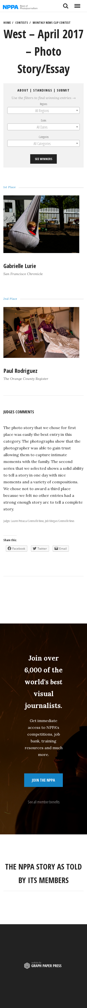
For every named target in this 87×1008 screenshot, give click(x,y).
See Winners (43, 159)
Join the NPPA (43, 780)
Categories (44, 137)
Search (65, 4)
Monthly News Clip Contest (52, 23)
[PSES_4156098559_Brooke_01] (41, 251)
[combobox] (43, 110)
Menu (77, 4)
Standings (42, 90)
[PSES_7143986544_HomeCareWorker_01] (41, 356)
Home (7, 23)
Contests (21, 23)
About (23, 90)
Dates (43, 120)
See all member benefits (43, 802)
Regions (43, 104)
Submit (63, 90)
